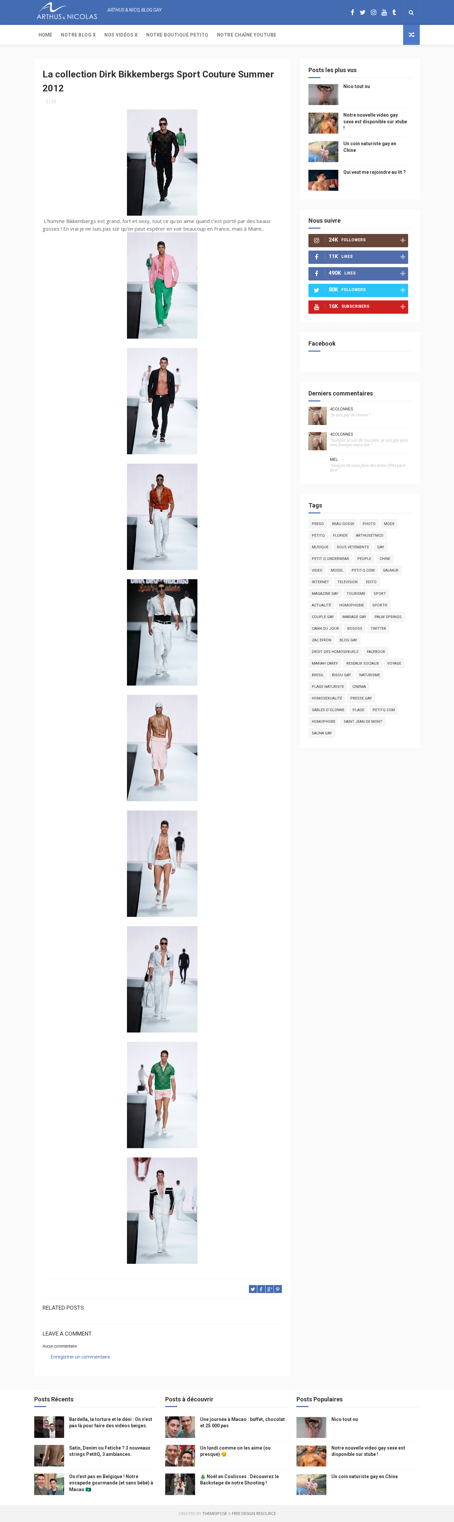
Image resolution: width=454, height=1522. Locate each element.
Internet (320, 582)
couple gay (323, 617)
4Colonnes (341, 409)
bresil (318, 675)
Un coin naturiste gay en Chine (364, 1476)
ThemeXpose (214, 1513)
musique (320, 547)
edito (371, 582)
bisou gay (341, 675)
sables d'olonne (328, 710)
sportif (380, 605)
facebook (376, 652)
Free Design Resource (254, 1513)
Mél (334, 459)
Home (45, 35)
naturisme (369, 675)
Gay (380, 547)
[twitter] (363, 12)
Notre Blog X (78, 35)
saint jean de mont (363, 721)
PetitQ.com (384, 710)
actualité (321, 605)
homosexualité (327, 698)
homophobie (351, 605)
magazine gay (325, 594)
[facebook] (352, 12)
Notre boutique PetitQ (177, 35)
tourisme (356, 594)
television (347, 582)
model (337, 570)
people (364, 559)
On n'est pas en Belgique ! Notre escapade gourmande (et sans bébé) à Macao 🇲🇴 (111, 1483)
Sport (380, 594)
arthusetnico (370, 535)
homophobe (323, 721)
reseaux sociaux (362, 663)
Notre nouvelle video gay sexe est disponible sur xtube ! (375, 121)
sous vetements (353, 547)
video (317, 570)
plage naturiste (328, 687)
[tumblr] (394, 12)
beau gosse (343, 524)
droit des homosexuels (335, 652)
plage (358, 710)
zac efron (321, 640)
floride (340, 535)
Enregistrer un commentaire (80, 1356)
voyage (394, 663)
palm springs (388, 617)
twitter (378, 628)
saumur (390, 570)
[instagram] (373, 12)
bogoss (354, 628)
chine (385, 559)
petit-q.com (363, 570)
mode (389, 524)
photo (369, 524)
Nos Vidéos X (121, 35)
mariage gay (354, 617)
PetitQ (318, 535)
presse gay (361, 698)
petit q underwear (330, 559)
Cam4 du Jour (325, 628)
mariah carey (325, 663)
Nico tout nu (356, 86)
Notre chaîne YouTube (247, 35)
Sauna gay (322, 733)
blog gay (348, 640)
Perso (318, 524)
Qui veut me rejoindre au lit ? (374, 172)
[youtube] (384, 12)
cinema (359, 687)
